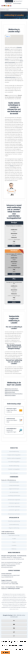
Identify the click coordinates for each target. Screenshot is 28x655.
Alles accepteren (5, 652)
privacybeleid (20, 645)
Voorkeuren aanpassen (7, 649)
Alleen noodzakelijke (19, 649)
